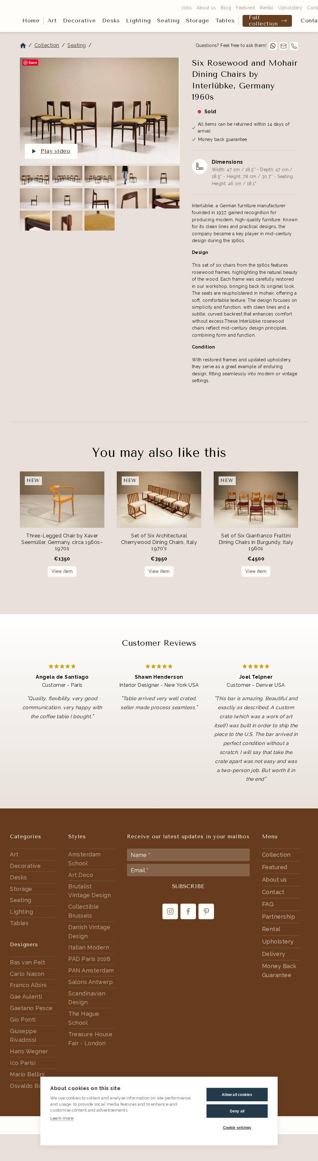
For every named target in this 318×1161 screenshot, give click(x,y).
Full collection (263, 21)
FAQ (268, 904)
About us (206, 7)
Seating (168, 20)
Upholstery (290, 7)
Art (52, 20)
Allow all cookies (237, 1095)
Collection (46, 45)
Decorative (79, 20)
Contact (273, 892)
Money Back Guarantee (279, 970)
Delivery (273, 954)
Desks (111, 20)
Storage (197, 20)
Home (31, 20)
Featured (245, 7)
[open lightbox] (99, 111)
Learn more (61, 1118)
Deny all (237, 1111)
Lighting (138, 20)
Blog (226, 7)
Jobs (186, 7)
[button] (52, 21)
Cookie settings (237, 1128)
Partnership (278, 916)
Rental (266, 7)
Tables (225, 20)
